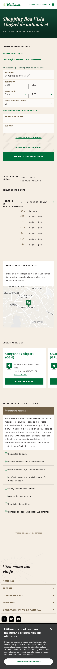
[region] (28, 646)
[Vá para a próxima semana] (53, 201)
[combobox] (15, 84)
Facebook (4, 619)
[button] (39, 4)
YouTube (18, 619)
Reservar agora (24, 381)
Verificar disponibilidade (28, 156)
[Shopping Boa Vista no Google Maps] (28, 306)
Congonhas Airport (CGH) (19, 355)
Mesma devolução (13, 53)
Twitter (11, 619)
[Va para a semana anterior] (21, 201)
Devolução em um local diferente (22, 59)
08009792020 (20, 374)
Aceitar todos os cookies (29, 661)
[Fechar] (51, 629)
